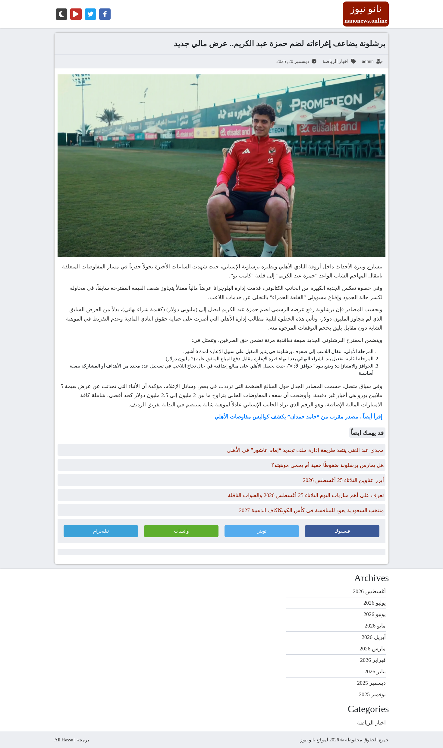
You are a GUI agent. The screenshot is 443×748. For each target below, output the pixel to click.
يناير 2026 (375, 671)
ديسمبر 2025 (371, 683)
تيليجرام (101, 531)
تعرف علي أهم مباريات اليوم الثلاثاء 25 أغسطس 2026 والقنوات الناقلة (306, 495)
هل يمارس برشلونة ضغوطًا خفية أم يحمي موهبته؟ (327, 465)
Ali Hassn (63, 739)
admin (368, 61)
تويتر (261, 531)
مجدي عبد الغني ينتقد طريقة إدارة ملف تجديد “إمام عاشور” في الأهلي (305, 450)
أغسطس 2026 (369, 591)
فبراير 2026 (373, 660)
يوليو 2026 (374, 603)
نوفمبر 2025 (372, 694)
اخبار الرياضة (335, 61)
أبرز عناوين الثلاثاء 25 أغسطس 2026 (343, 480)
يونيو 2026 (374, 614)
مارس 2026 (373, 649)
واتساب (181, 531)
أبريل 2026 (374, 637)
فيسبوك (342, 531)
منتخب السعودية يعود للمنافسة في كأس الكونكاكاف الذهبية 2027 (311, 510)
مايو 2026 (375, 626)
